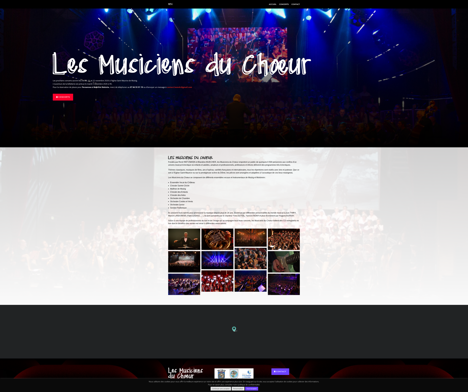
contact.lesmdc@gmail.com (179, 87)
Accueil (272, 4)
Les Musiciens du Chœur (182, 66)
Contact (295, 4)
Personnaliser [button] (238, 388)
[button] (235, 329)
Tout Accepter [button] (252, 388)
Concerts (284, 4)
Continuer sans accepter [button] (221, 388)
